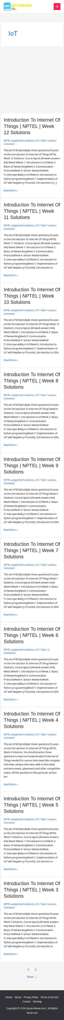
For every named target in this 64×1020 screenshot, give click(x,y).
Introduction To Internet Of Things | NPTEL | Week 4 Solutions (32, 720)
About (18, 997)
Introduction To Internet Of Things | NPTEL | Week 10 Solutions (32, 296)
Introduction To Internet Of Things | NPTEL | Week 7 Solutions (32, 550)
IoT (37, 140)
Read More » (11, 190)
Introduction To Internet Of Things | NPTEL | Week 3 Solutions (32, 890)
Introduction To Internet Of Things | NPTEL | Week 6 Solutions (32, 635)
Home (9, 997)
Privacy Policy (31, 997)
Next (32, 977)
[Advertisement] (32, 79)
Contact (26, 1001)
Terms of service (49, 997)
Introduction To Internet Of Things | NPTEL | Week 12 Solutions (32, 126)
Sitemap (37, 1001)
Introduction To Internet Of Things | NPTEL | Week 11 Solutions (32, 211)
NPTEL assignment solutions (19, 140)
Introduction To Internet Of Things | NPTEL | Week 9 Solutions (32, 465)
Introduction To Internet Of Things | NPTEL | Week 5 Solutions (32, 805)
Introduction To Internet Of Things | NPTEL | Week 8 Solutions (32, 381)
